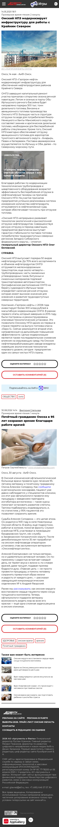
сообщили (44, 487)
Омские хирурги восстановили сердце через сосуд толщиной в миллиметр (34, 659)
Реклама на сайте (13, 718)
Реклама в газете (37, 718)
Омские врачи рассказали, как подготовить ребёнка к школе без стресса (33, 696)
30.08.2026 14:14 (9, 410)
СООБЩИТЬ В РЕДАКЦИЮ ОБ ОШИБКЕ (23, 730)
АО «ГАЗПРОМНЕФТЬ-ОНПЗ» (16, 69)
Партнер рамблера (27, 813)
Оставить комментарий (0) (29, 375)
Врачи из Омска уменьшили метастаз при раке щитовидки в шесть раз (32, 669)
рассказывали (22, 588)
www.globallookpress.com (41, 467)
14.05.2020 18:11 (8, 11)
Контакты (8, 726)
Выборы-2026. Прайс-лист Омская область (28, 722)
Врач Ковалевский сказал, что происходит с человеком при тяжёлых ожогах (33, 687)
